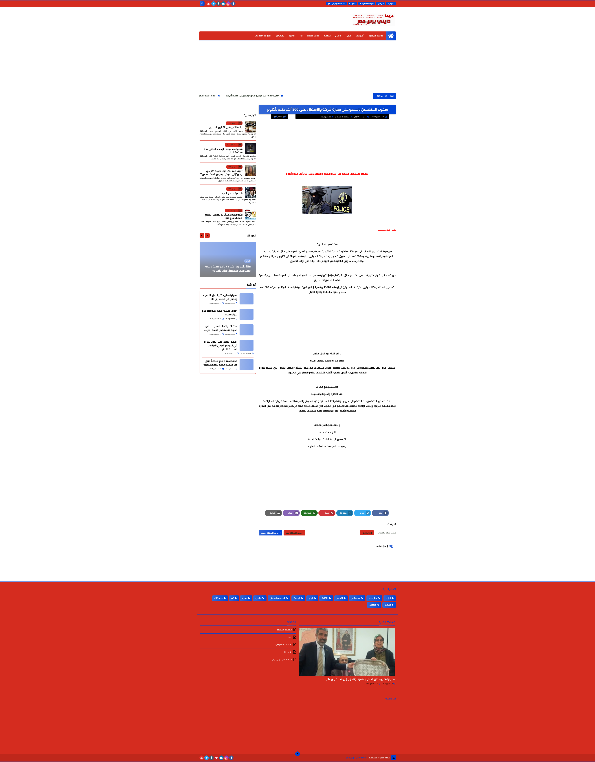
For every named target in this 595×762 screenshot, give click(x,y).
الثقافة (325, 598)
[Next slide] (202, 235)
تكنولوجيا (280, 36)
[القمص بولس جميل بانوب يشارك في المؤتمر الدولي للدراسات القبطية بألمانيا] (246, 345)
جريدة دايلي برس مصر (356, 757)
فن (301, 36)
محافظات (218, 598)
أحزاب (388, 598)
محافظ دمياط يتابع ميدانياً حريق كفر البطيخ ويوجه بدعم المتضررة (220, 363)
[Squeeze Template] (393, 757)
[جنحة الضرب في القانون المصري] (250, 126)
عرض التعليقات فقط (294, 533)
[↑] (297, 753)
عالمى (338, 36)
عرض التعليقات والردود (269, 533)
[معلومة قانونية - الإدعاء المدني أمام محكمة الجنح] (250, 148)
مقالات (388, 605)
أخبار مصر (359, 36)
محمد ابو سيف (387, 683)
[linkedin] (223, 3)
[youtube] (208, 3)
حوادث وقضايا (313, 36)
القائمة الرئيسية (376, 36)
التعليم (292, 36)
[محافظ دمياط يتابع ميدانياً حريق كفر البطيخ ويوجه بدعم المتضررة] (246, 364)
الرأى (311, 598)
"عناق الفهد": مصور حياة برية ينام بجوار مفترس (252, 96)
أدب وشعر (355, 598)
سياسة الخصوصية (367, 3)
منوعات (372, 605)
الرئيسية (391, 3)
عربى (348, 36)
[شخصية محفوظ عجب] (250, 192)
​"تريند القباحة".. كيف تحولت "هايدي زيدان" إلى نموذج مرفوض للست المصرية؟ (221, 172)
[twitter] (213, 3)
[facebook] (233, 3)
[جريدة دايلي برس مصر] (373, 19)
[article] (228, 259)
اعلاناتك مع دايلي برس (336, 3)
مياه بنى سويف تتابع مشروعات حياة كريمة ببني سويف (230, 268)
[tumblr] (218, 3)
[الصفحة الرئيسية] (391, 35)
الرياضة (327, 36)
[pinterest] (216, 757)
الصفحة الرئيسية (343, 116)
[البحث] (202, 3)
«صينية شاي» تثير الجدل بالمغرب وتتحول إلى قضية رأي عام (310, 96)
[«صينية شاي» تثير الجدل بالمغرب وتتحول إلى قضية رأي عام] (246, 298)
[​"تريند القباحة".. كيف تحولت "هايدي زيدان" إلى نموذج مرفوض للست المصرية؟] (250, 170)
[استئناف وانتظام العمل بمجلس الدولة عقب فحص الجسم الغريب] (246, 329)
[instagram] (228, 3)
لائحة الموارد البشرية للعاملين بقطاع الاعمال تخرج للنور (223, 216)
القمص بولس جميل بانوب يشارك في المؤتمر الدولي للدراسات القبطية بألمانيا (220, 345)
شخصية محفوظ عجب (231, 193)
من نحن (381, 3)
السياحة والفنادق (263, 36)
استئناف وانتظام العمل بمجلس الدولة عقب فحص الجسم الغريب (220, 328)
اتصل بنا (352, 3)
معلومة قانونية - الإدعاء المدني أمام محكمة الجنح (223, 150)
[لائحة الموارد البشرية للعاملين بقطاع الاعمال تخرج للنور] (250, 214)
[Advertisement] (297, 69)
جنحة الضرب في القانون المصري (225, 127)
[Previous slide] (207, 235)
